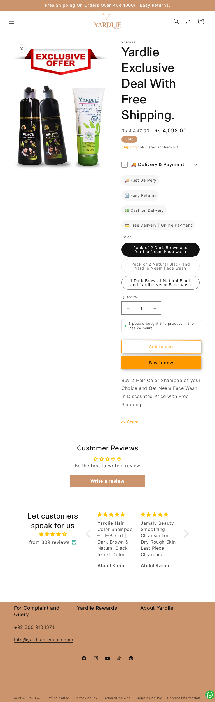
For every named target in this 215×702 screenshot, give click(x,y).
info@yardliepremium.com (43, 640)
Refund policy (57, 698)
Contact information (183, 698)
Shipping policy (149, 698)
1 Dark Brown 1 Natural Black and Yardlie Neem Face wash (160, 282)
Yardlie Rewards (97, 608)
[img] (52, 534)
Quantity (129, 297)
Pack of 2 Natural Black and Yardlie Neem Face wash (165, 267)
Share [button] (133, 421)
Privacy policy (86, 698)
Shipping (129, 147)
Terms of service (116, 698)
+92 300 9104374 (34, 627)
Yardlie (34, 698)
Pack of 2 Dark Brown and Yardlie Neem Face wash (160, 249)
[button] (12, 21)
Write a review (107, 481)
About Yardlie (157, 608)
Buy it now (161, 362)
